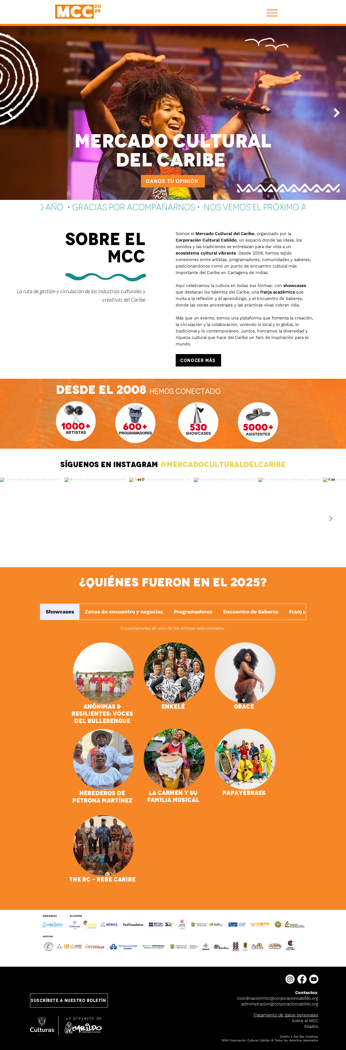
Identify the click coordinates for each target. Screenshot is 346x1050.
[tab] (59, 612)
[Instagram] (290, 979)
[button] (69, 1000)
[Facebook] (302, 979)
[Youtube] (313, 979)
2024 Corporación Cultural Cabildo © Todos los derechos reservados (270, 1040)
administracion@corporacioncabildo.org (279, 1003)
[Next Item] (337, 113)
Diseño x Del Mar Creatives (299, 1036)
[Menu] (272, 13)
